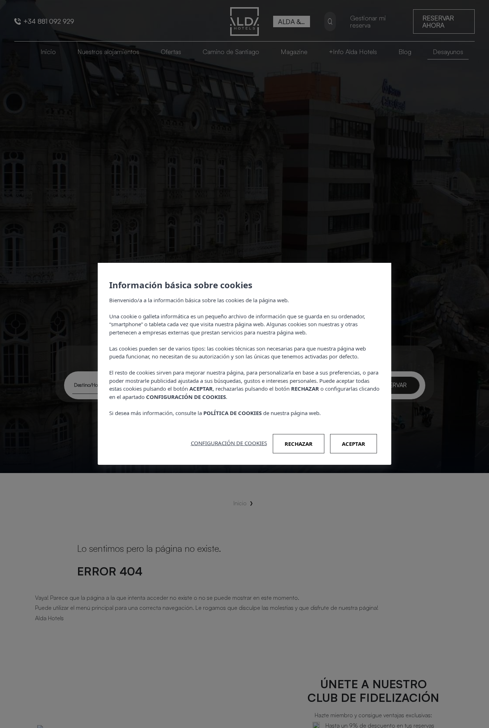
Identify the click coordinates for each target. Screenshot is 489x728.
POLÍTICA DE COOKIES (232, 412)
